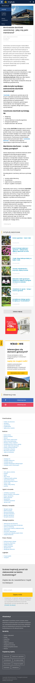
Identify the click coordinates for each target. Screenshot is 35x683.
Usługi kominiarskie (8, 534)
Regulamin (6, 641)
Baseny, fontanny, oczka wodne (11, 494)
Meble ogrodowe (8, 497)
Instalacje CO (7, 459)
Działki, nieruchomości (9, 422)
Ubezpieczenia (7, 547)
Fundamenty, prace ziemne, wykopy (12, 444)
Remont (6, 438)
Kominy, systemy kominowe (10, 447)
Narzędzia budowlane (9, 513)
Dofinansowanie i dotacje (10, 541)
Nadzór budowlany (8, 546)
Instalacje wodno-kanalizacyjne (11, 465)
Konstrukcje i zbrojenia (9, 449)
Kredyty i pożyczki (8, 544)
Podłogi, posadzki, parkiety (10, 478)
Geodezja (6, 423)
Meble (5, 475)
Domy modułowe (5, 19)
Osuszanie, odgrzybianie (10, 531)
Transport (6, 557)
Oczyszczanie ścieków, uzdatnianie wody (14, 528)
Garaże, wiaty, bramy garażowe (11, 446)
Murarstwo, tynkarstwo (9, 450)
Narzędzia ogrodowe (9, 517)
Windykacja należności (9, 549)
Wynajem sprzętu (8, 509)
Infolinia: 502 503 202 (7, 680)
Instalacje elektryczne (9, 460)
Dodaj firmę (6, 639)
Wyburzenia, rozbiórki (9, 428)
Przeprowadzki (7, 556)
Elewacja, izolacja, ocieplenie (11, 442)
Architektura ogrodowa (9, 493)
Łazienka (6, 486)
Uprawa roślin (7, 502)
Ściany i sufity (7, 483)
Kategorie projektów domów (11, 646)
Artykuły (11, 2)
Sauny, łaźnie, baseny (9, 480)
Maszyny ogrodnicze (9, 515)
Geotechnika (7, 425)
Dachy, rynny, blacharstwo (10, 441)
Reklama (6, 648)
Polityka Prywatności (9, 643)
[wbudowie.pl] (5, 2)
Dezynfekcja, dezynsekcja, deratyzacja (13, 525)
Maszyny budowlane (9, 512)
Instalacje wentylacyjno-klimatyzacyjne (13, 463)
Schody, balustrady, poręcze (11, 481)
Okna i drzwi (7, 476)
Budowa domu (7, 435)
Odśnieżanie (7, 530)
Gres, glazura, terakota (9, 472)
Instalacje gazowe (8, 462)
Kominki (6, 473)
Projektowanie (7, 426)
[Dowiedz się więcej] (10, 605)
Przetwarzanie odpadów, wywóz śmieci (13, 533)
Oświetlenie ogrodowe (9, 500)
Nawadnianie (7, 499)
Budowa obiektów (8, 436)
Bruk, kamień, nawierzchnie (10, 439)
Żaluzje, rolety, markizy (9, 484)
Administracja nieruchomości (11, 523)
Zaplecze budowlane (9, 452)
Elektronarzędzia (8, 510)
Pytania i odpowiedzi (9, 635)
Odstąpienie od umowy (9, 645)
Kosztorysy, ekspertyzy (9, 543)
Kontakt (5, 637)
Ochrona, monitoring (9, 526)
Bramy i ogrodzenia (8, 496)
